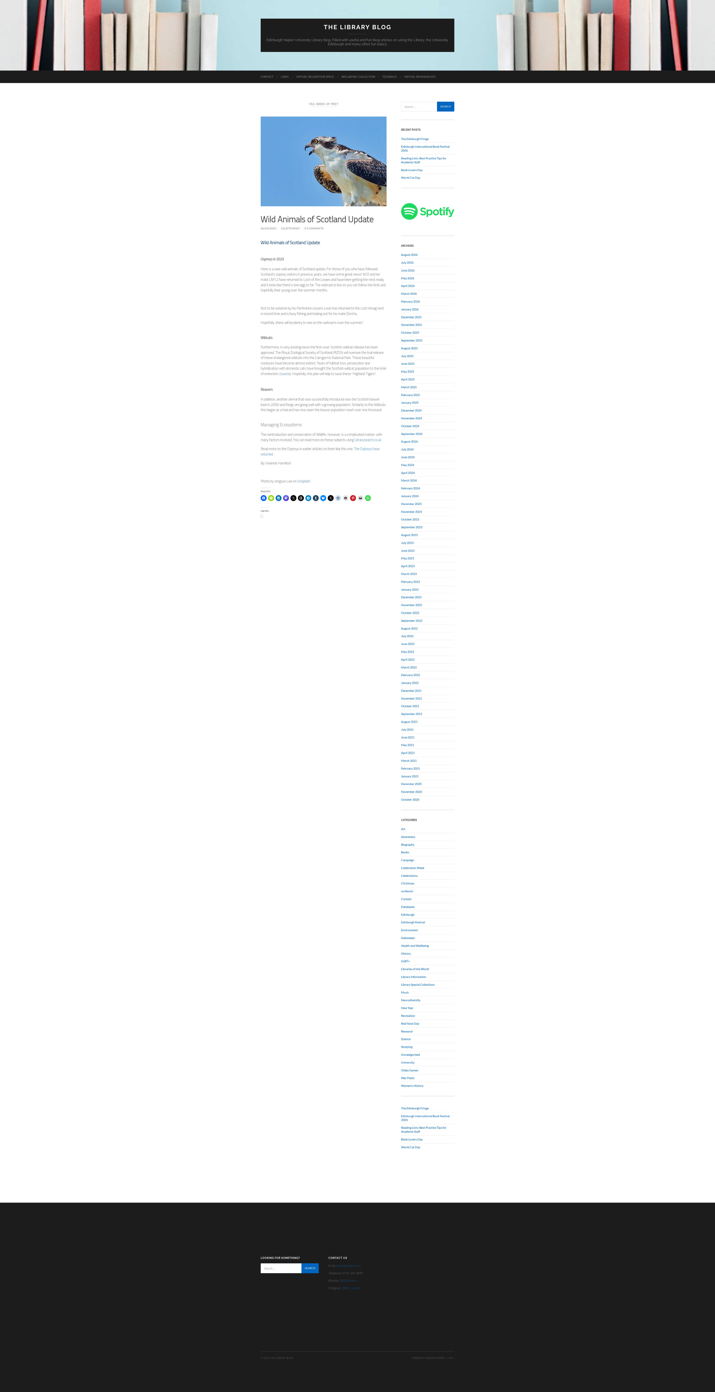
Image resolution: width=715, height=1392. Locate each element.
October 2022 (410, 612)
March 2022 (409, 667)
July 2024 (407, 449)
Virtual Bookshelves (420, 76)
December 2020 (411, 784)
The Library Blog (357, 27)
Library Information (413, 976)
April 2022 (408, 659)
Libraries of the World (415, 969)
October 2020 (410, 799)
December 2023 (411, 504)
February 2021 (410, 768)
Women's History (412, 1085)
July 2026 (407, 262)
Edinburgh (407, 914)
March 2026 (409, 293)
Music (405, 992)
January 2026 (410, 309)
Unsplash (303, 481)
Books (405, 852)
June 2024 (407, 457)
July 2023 (407, 542)
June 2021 (407, 737)
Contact (267, 76)
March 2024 (409, 480)
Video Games (409, 1070)
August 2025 (409, 348)
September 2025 (411, 340)
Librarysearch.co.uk (368, 439)
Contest (406, 899)
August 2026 (409, 254)
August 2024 (409, 441)
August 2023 (409, 535)
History (406, 953)
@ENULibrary (348, 1280)
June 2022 (407, 644)
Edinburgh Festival (413, 922)
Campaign (407, 860)
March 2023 (409, 574)
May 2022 (407, 651)
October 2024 (410, 426)
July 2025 (407, 356)
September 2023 (411, 527)
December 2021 (411, 690)
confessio (407, 891)
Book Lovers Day (412, 170)
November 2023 (411, 511)
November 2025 (411, 324)
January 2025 (410, 402)
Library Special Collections (418, 984)
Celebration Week (412, 868)
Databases (408, 906)
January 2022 (410, 682)
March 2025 (409, 387)
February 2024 (410, 488)
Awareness (408, 836)
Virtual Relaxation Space (315, 76)
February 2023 (410, 581)
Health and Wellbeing (415, 945)
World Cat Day (410, 177)
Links (285, 76)
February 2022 (410, 675)
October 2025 (410, 332)
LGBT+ (405, 961)
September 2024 (411, 434)
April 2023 (408, 566)
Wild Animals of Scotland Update (317, 219)
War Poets (407, 1078)
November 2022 (411, 605)
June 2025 (407, 363)
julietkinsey (290, 228)
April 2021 (408, 752)
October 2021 (410, 706)
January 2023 (410, 589)
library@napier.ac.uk (348, 1265)
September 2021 (411, 714)
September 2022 (411, 620)
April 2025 (408, 379)
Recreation (408, 1015)
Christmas (407, 883)
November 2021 (411, 698)
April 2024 (408, 472)
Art (403, 829)
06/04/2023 (268, 228)
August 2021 (409, 721)
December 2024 (411, 410)
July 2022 (407, 636)
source (285, 373)
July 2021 (407, 729)
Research (407, 1031)
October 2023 (410, 519)
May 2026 (407, 278)
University (407, 1062)
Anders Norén (434, 1358)
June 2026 (407, 270)
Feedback (390, 76)
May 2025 (407, 371)
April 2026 (408, 285)
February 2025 (410, 395)
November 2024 (411, 418)
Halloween (408, 938)
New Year (407, 1008)
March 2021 (409, 760)
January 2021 (410, 776)
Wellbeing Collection (358, 76)
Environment (409, 930)
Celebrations (409, 875)
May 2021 (407, 745)
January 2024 (410, 496)
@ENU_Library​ (351, 1288)
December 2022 (411, 597)
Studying (406, 1046)
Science (406, 1039)
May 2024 (407, 465)
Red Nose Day (410, 1023)
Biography (407, 844)
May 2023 (407, 558)
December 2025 (411, 317)
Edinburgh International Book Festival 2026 (425, 148)
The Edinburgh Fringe (415, 139)
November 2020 (411, 791)
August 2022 (409, 628)
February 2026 (410, 301)
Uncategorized (410, 1054)
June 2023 (407, 550)
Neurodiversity (410, 1000)
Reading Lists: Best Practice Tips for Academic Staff (423, 160)
